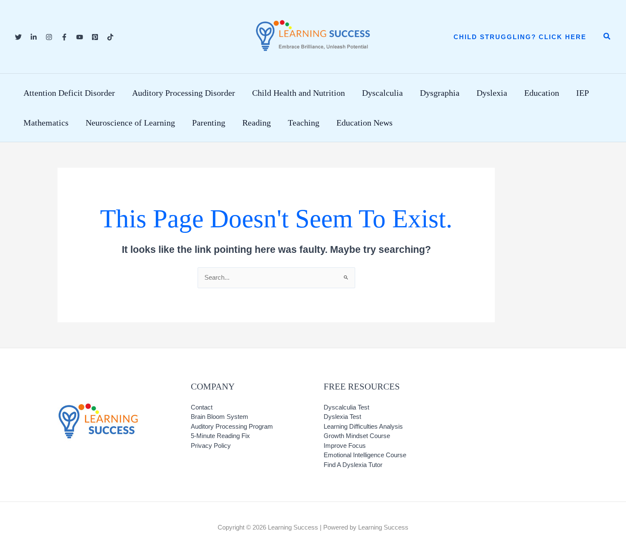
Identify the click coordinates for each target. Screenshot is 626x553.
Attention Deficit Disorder (69, 92)
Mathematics (46, 122)
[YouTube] (79, 37)
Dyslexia (492, 92)
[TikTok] (110, 37)
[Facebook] (64, 37)
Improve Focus (345, 445)
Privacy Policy (211, 445)
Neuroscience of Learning (130, 122)
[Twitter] (18, 37)
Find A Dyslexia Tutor (353, 464)
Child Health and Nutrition (298, 92)
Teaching (303, 122)
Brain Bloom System (219, 416)
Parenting (208, 122)
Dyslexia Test (342, 416)
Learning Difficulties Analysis (363, 426)
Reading (256, 122)
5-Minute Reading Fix (220, 435)
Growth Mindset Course (357, 435)
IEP (582, 92)
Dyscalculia (382, 92)
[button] (520, 37)
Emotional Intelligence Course (365, 454)
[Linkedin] (33, 37)
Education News (364, 122)
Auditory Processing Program (232, 426)
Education (541, 92)
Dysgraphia (439, 92)
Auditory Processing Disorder (183, 92)
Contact (201, 407)
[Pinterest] (95, 37)
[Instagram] (49, 37)
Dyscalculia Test (346, 407)
